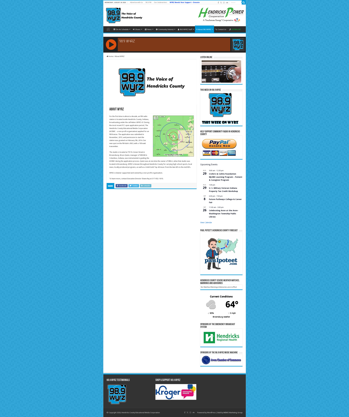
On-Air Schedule (122, 29)
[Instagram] (224, 2)
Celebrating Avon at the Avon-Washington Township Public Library (223, 213)
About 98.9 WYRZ (204, 29)
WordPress (211, 413)
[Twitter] (221, 2)
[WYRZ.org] (124, 15)
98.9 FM (148, 2)
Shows (137, 29)
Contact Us (222, 29)
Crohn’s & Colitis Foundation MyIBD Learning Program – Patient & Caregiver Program (225, 177)
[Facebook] (218, 2)
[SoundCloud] (226, 2)
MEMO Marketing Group (233, 413)
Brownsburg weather (221, 317)
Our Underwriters (160, 2)
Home (108, 29)
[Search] (244, 2)
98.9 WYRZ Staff (186, 29)
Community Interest (166, 29)
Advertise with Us (136, 2)
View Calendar (206, 222)
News (149, 29)
